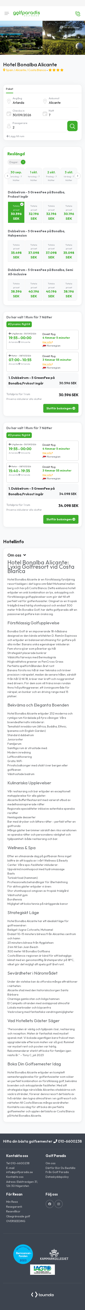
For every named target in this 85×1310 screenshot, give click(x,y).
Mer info (47, 342)
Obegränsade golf (18, 1216)
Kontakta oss (15, 1177)
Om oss (50, 1163)
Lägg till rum (16, 136)
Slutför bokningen (59, 408)
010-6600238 (69, 1141)
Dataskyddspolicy (57, 1177)
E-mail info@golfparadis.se (19, 1170)
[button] (79, 38)
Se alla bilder (71, 27)
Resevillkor (13, 1211)
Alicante (20, 70)
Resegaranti (14, 1206)
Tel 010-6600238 (18, 1163)
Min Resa (12, 1202)
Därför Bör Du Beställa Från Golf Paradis (60, 1170)
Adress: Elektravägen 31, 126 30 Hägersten (22, 1184)
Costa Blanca (37, 70)
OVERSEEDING (15, 1221)
